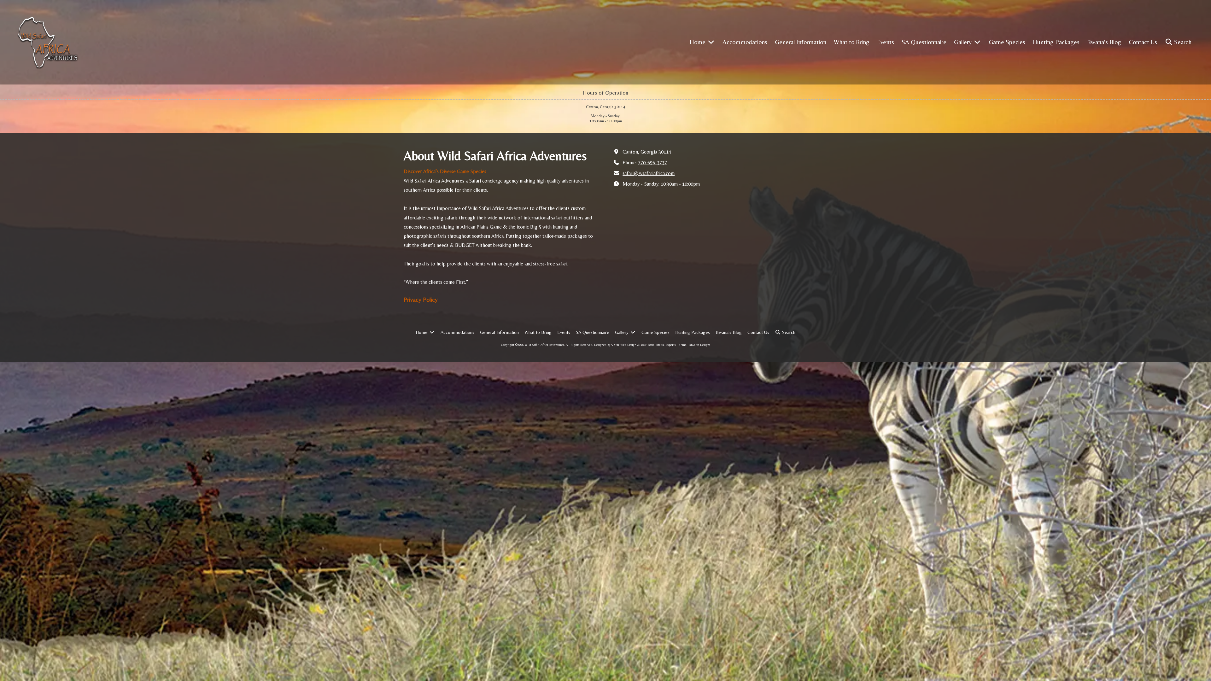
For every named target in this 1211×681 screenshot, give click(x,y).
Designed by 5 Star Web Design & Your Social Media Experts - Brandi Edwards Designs (652, 344)
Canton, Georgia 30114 (647, 152)
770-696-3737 (652, 163)
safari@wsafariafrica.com (649, 173)
